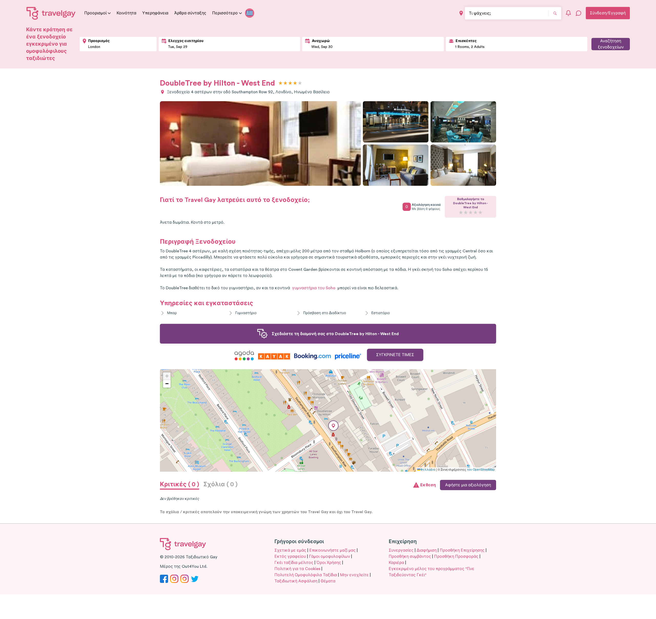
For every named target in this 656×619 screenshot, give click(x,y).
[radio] (280, 83)
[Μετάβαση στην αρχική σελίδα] (51, 13)
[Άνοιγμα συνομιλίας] (579, 13)
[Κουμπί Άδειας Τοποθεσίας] (461, 13)
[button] (333, 425)
